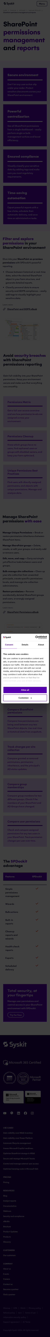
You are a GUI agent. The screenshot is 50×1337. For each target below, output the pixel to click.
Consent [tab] (9, 645)
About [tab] (41, 645)
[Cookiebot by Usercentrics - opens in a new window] (35, 637)
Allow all (25, 690)
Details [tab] (25, 645)
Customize (24, 698)
